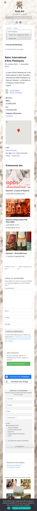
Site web (7, 324)
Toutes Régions (12, 31)
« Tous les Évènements (13, 45)
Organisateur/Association (16, 434)
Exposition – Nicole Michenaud (16, 253)
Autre (10, 436)
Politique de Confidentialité (21, 508)
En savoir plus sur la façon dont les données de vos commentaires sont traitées (18, 339)
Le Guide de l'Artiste (13, 467)
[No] (35, 505)
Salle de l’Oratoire (11, 150)
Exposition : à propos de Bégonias (17, 191)
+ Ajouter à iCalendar (15, 93)
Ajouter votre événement (16, 364)
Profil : (8, 423)
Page (16, 28)
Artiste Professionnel (15, 429)
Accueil (9, 28)
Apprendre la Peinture (14, 465)
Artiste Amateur (13, 427)
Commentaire (10, 288)
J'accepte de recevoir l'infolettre (18, 441)
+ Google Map (15, 156)
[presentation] (18, 179)
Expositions (9, 116)
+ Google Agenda (14, 90)
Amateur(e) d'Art (13, 425)
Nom (7, 311)
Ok (9, 508)
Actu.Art (19, 11)
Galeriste (11, 432)
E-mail (7, 317)
